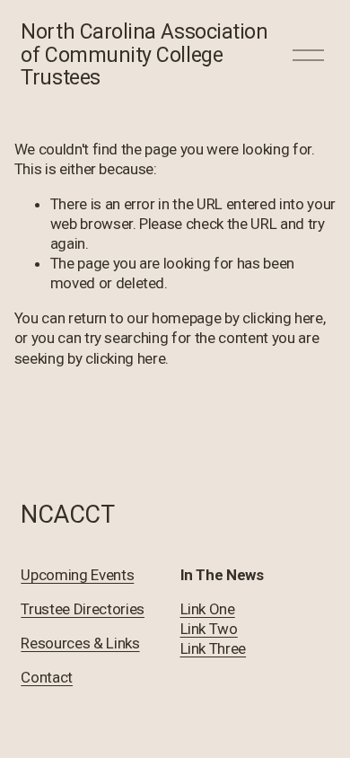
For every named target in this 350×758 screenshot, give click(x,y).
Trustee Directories (82, 609)
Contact (47, 677)
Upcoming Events (77, 575)
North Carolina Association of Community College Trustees (144, 55)
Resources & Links (80, 643)
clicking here (282, 318)
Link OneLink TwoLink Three (213, 628)
